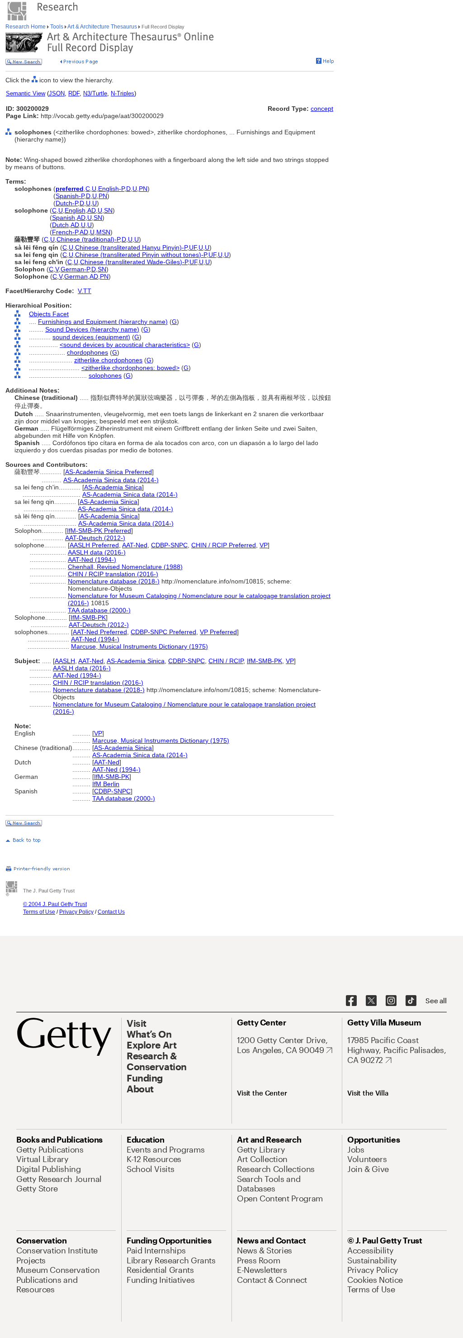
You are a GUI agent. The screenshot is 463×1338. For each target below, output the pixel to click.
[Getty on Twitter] (371, 1001)
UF (193, 247)
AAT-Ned (134, 545)
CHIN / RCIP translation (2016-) (113, 574)
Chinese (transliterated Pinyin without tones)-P (141, 254)
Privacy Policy (76, 912)
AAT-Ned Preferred (100, 632)
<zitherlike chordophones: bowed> (130, 367)
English (75, 210)
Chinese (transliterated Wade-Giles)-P (134, 262)
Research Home (26, 27)
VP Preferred (218, 632)
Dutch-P (67, 203)
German (76, 276)
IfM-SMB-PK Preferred (99, 530)
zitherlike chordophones (108, 360)
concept (322, 108)
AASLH (65, 660)
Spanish (63, 217)
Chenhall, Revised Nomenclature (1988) (125, 566)
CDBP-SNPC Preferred (163, 632)
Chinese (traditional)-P (88, 239)
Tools (57, 27)
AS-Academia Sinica (113, 487)
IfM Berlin (105, 784)
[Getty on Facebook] (351, 1001)
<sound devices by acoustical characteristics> (125, 344)
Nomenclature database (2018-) (114, 581)
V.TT (84, 290)
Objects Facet (49, 314)
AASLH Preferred (94, 545)
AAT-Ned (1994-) (92, 559)
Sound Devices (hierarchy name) (92, 329)
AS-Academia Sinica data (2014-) (111, 480)
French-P (65, 232)
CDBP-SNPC (169, 545)
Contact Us (111, 912)
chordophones (87, 352)
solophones (105, 375)
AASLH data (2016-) (97, 552)
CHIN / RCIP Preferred (223, 545)
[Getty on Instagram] (391, 1001)
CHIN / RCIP (225, 660)
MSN (103, 232)
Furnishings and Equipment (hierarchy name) (103, 321)
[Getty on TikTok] (411, 1001)
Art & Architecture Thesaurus (102, 27)
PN (143, 188)
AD (91, 210)
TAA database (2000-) (99, 610)
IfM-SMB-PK (88, 617)
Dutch (60, 224)
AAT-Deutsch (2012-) (95, 537)
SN (108, 210)
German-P (75, 269)
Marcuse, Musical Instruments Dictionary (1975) (139, 646)
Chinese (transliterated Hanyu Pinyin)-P (131, 247)
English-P (111, 188)
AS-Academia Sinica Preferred (108, 471)
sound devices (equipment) (91, 337)
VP (264, 545)
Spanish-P (70, 195)
